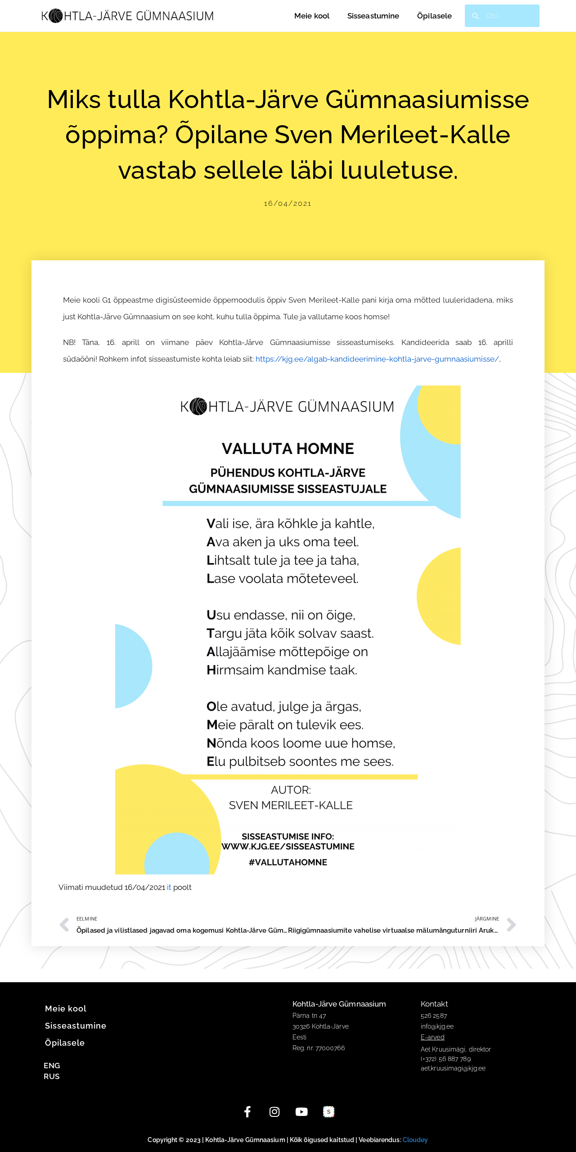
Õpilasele (434, 15)
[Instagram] (274, 1112)
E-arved (433, 1037)
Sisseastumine (373, 15)
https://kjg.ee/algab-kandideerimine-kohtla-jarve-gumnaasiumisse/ (377, 358)
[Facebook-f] (247, 1112)
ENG (52, 1065)
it (169, 887)
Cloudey (415, 1139)
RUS (51, 1076)
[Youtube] (301, 1112)
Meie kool (311, 15)
